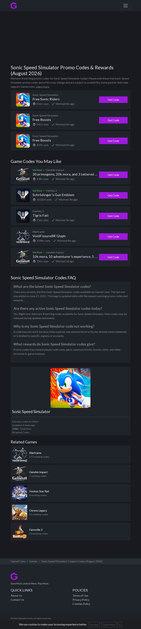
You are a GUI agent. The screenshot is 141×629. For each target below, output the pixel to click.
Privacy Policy (81, 599)
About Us (16, 595)
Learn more (42, 86)
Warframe (35, 452)
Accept (94, 624)
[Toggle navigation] (125, 5)
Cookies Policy (81, 603)
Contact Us (17, 599)
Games (33, 561)
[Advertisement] (76, 37)
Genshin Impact (38, 472)
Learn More (109, 624)
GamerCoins (18, 561)
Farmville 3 (35, 529)
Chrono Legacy (38, 510)
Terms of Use (80, 595)
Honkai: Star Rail (39, 491)
